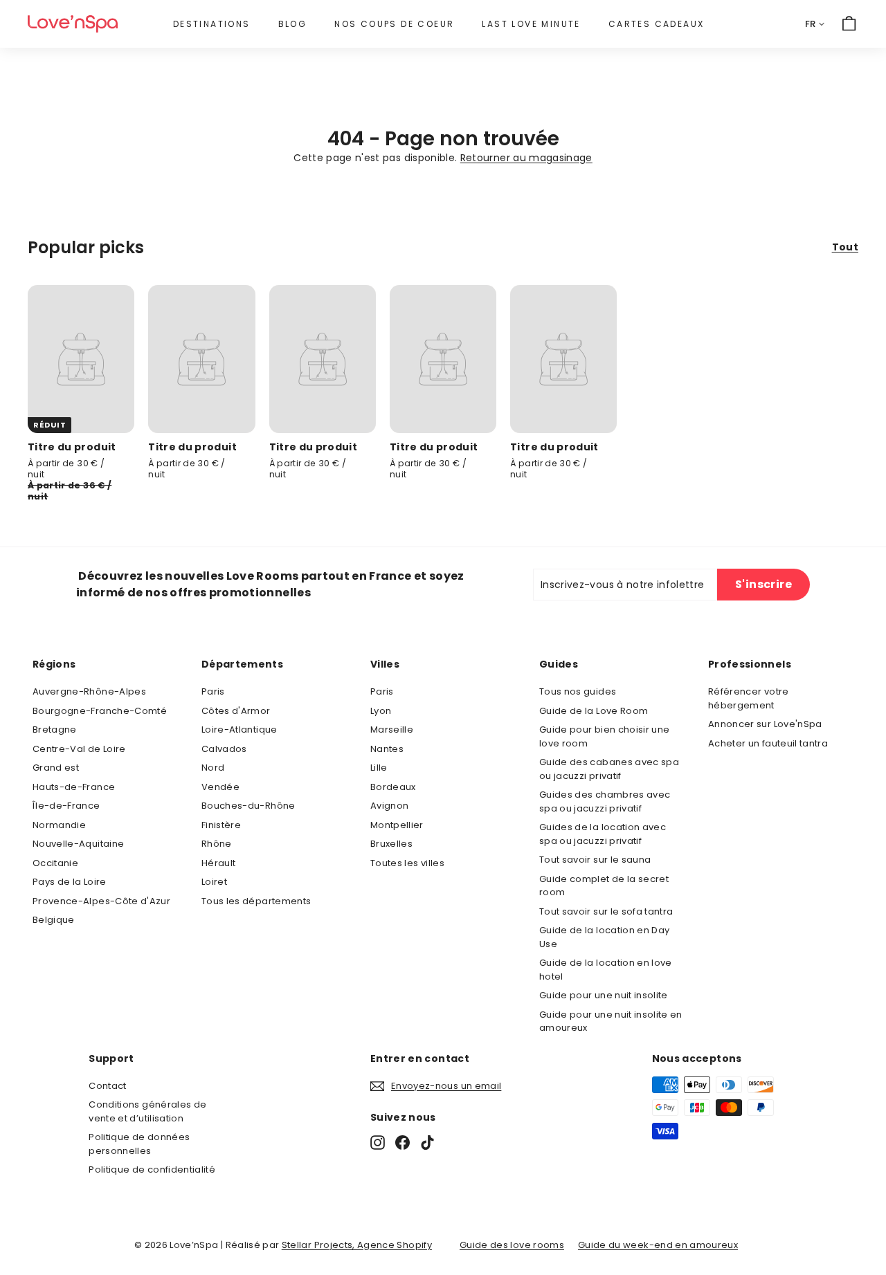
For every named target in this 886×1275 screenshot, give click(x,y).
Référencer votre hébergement (748, 698)
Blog (292, 24)
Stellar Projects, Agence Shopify (357, 1244)
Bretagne (55, 729)
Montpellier (397, 825)
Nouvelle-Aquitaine (78, 843)
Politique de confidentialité (152, 1169)
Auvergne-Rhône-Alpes (89, 691)
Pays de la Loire (70, 881)
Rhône (216, 843)
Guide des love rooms (512, 1244)
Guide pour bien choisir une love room (604, 736)
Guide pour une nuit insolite (603, 995)
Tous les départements (256, 901)
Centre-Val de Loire (79, 748)
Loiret (214, 881)
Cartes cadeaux (656, 24)
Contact (107, 1085)
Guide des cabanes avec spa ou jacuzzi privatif (609, 768)
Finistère (221, 825)
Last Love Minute (531, 24)
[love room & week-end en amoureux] (73, 24)
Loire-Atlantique (239, 729)
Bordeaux (393, 787)
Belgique (54, 919)
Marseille (391, 729)
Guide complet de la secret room (604, 885)
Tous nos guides (577, 691)
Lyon (380, 710)
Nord (212, 767)
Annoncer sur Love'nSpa (765, 724)
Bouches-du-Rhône (248, 805)
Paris (213, 691)
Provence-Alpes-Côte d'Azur (101, 901)
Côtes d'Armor (236, 710)
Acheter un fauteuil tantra (768, 743)
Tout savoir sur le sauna (595, 859)
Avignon (389, 805)
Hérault (218, 863)
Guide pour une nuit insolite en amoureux (610, 1021)
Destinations (212, 24)
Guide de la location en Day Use (604, 937)
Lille (379, 767)
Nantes (387, 748)
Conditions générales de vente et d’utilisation (147, 1111)
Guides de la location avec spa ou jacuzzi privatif (602, 833)
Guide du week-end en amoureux (658, 1244)
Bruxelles (391, 843)
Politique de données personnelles (139, 1143)
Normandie (59, 825)
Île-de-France (66, 805)
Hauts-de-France (74, 787)
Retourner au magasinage (526, 158)
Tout (845, 247)
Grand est (56, 767)
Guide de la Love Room (593, 710)
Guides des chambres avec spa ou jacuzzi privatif (604, 801)
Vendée (220, 787)
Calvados (224, 748)
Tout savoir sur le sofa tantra (606, 911)
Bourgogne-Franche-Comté (100, 710)
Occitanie (55, 863)
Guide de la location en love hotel (605, 969)
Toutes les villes (407, 863)
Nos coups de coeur (394, 24)
